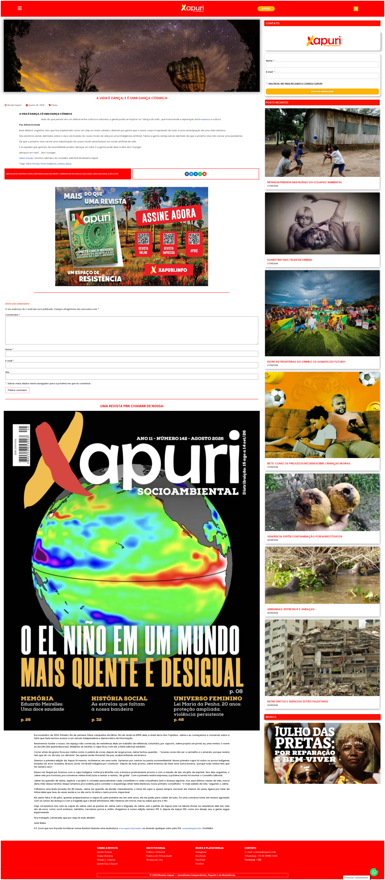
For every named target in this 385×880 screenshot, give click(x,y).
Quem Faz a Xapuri (107, 863)
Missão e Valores (106, 859)
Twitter (199, 863)
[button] (356, 8)
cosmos (61, 163)
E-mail (9, 361)
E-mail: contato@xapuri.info (260, 851)
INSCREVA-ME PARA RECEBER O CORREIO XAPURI (295, 83)
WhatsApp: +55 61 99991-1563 (261, 855)
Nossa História (105, 855)
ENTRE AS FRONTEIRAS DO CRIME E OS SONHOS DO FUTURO (306, 362)
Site (7, 372)
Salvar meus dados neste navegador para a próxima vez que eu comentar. (49, 383)
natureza (205, 119)
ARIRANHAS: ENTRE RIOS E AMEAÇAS (290, 609)
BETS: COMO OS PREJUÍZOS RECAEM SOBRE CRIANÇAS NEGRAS (308, 463)
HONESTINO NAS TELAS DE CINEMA (289, 260)
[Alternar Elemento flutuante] (374, 872)
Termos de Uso (154, 859)
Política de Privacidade (159, 855)
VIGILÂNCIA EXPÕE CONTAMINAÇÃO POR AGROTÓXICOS (304, 536)
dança (68, 163)
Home (55, 105)
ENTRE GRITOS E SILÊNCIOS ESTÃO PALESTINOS (297, 701)
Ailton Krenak (26, 158)
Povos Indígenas (48, 163)
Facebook (200, 855)
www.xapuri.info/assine (130, 828)
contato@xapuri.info (191, 828)
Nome (9, 349)
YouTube (200, 859)
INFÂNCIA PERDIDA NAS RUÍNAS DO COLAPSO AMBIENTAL (304, 182)
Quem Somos (104, 851)
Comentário (12, 315)
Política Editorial (155, 851)
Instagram (200, 851)
